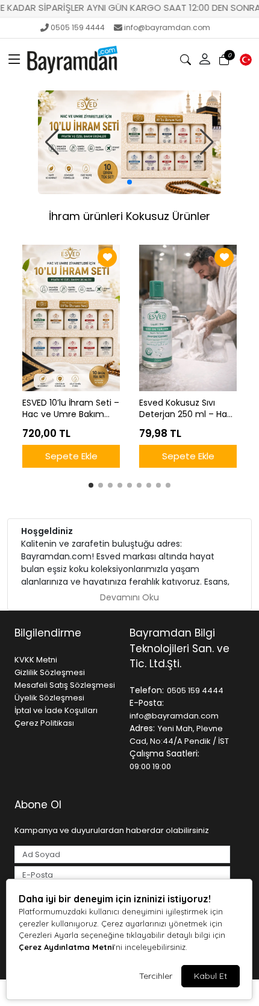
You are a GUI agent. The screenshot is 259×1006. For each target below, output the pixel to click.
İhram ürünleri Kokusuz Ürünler (129, 216)
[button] (14, 59)
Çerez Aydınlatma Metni (66, 947)
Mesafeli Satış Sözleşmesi (64, 685)
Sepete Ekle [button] (71, 456)
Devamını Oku (129, 597)
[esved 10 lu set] (130, 142)
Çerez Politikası (44, 723)
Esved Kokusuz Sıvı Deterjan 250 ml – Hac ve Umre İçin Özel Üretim (185, 408)
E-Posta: (147, 703)
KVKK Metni (35, 659)
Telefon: (147, 690)
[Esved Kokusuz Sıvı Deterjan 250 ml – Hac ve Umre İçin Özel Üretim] (188, 318)
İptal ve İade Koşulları (56, 710)
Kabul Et (210, 975)
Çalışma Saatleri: (164, 753)
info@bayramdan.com (167, 27)
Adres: (142, 728)
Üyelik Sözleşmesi (49, 697)
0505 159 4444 (78, 27)
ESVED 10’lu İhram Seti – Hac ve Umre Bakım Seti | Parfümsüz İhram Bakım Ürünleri (70, 408)
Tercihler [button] (155, 975)
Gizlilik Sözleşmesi (49, 672)
